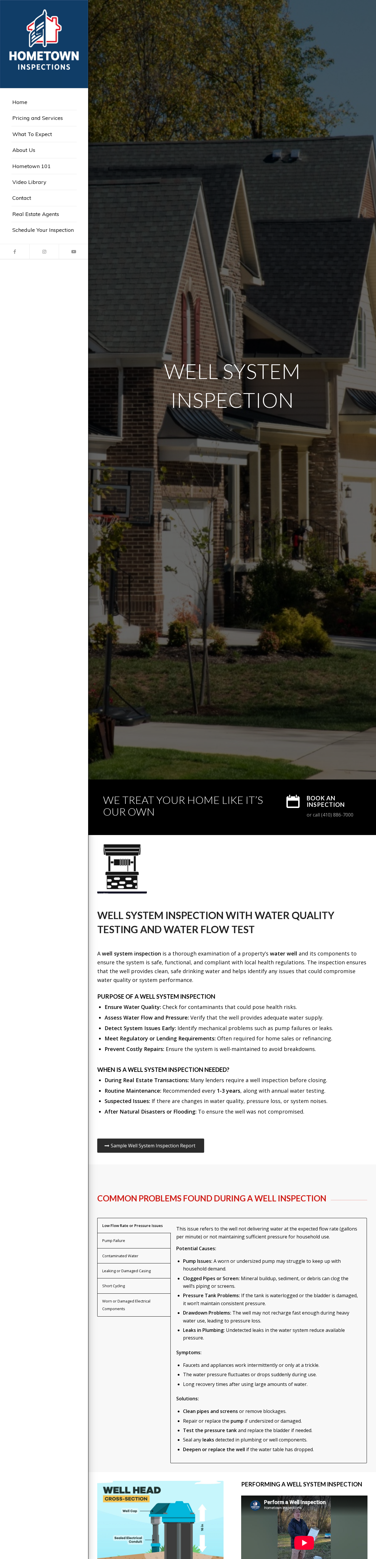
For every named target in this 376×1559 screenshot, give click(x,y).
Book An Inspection (326, 801)
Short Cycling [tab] (113, 1285)
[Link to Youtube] (73, 251)
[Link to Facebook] (14, 251)
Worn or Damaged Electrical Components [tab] (126, 1304)
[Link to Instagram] (44, 251)
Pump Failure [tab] (113, 1240)
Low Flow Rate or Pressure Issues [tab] (132, 1225)
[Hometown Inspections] (44, 44)
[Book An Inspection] (293, 801)
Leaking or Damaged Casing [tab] (126, 1270)
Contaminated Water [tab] (120, 1255)
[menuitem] (44, 102)
